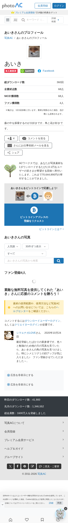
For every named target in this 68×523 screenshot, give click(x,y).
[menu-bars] (8, 19)
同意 (59, 503)
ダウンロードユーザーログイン (42, 320)
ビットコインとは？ (51, 229)
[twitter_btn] (10, 466)
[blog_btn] (32, 466)
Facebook (48, 70)
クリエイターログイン (27, 324)
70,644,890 (48, 174)
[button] (43, 6)
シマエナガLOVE (26, 332)
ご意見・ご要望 (50, 466)
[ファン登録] (27, 520)
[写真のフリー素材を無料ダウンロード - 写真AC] (12, 6)
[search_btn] (23, 20)
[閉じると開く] (2, 504)
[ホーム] (10, 520)
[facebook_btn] (17, 466)
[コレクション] (42, 520)
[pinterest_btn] (24, 466)
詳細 (51, 503)
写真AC (8, 37)
